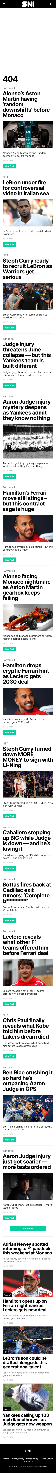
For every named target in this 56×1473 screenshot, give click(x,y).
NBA (5, 177)
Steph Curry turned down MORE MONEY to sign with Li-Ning (28, 756)
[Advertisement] (28, 42)
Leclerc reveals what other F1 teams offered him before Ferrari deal (25, 944)
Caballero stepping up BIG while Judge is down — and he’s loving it (27, 840)
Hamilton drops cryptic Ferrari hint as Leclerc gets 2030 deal (26, 673)
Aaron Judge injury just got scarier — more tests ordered (27, 1161)
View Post (9, 166)
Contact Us (28, 1461)
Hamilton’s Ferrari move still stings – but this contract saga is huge (25, 500)
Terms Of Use (46, 1458)
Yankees (8, 338)
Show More (28, 1228)
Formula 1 (9, 88)
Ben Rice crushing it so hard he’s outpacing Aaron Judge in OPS (28, 1080)
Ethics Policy (32, 1458)
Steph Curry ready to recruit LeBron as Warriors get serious (27, 268)
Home (6, 1458)
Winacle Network (40, 1466)
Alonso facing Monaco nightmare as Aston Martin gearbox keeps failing (27, 587)
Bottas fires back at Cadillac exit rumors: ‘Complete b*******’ (27, 892)
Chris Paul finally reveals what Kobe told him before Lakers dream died (26, 1028)
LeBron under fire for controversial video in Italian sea (26, 188)
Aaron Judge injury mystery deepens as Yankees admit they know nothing (27, 409)
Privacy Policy (17, 1458)
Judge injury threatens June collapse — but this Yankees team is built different (27, 355)
